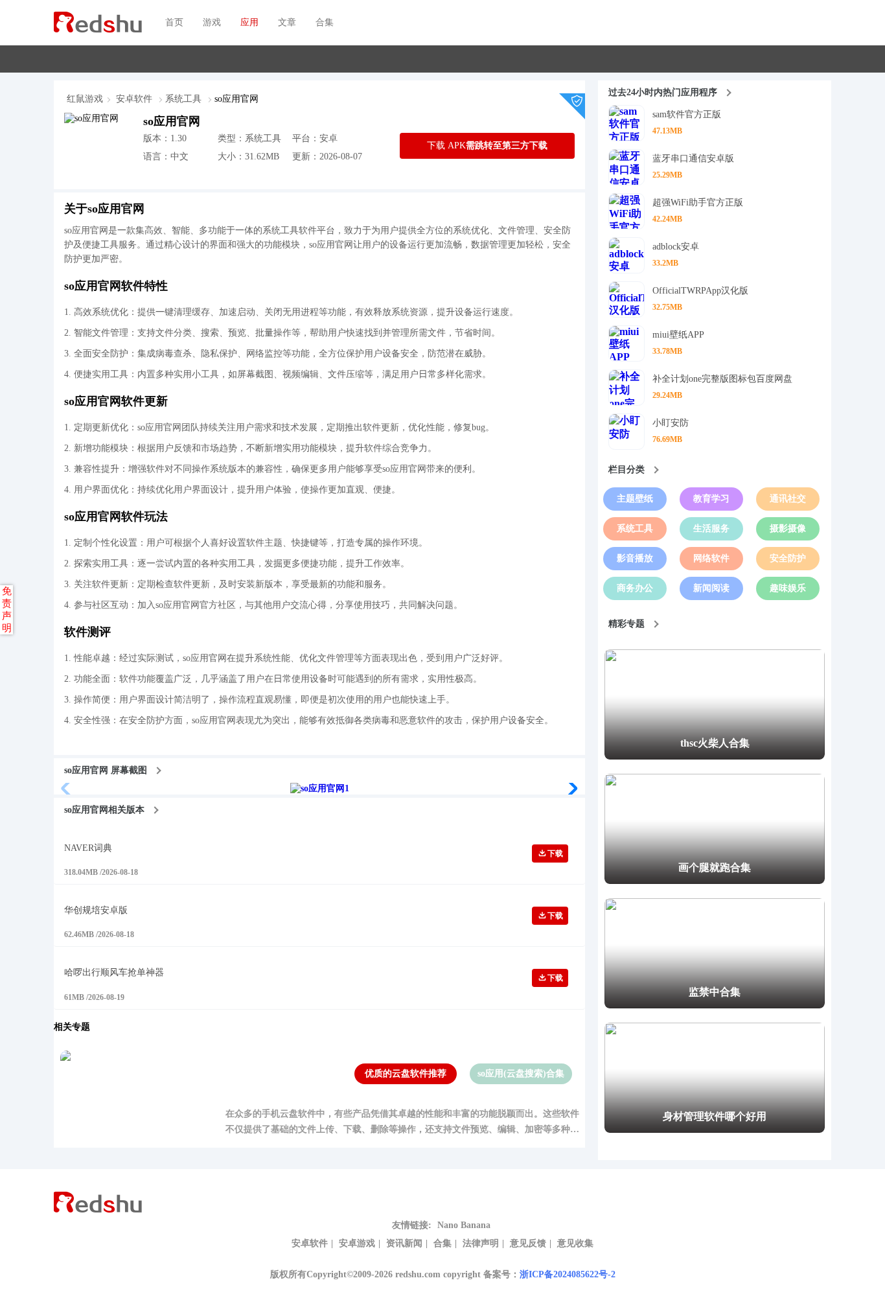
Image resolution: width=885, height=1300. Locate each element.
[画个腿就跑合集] (714, 881)
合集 (442, 1243)
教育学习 (711, 499)
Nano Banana (463, 1225)
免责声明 (7, 609)
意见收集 (575, 1243)
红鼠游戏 (85, 99)
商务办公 (635, 588)
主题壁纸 (635, 499)
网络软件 (711, 558)
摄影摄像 (788, 528)
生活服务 (711, 528)
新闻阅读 (711, 588)
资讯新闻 (404, 1243)
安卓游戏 (357, 1243)
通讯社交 (788, 499)
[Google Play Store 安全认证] (577, 105)
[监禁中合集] (714, 1005)
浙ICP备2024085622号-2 (567, 1274)
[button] (570, 788)
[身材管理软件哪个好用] (714, 1130)
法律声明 (481, 1243)
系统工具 (184, 99)
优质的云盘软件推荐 (405, 1073)
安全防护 (788, 558)
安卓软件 (135, 99)
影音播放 (635, 558)
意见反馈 (528, 1243)
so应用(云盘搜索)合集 (520, 1073)
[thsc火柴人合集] (714, 756)
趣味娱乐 (788, 588)
